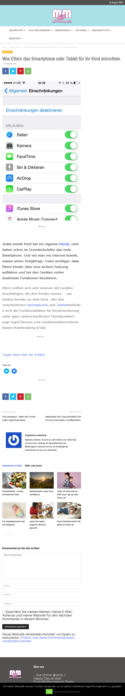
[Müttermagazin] (62, 16)
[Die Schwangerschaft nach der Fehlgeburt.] (14, 510)
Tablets (62, 305)
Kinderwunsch (62, 30)
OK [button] (49, 691)
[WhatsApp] (28, 71)
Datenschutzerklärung (66, 691)
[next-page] (9, 534)
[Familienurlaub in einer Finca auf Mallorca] (42, 480)
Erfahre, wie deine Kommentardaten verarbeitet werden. (38, 639)
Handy (64, 244)
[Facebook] (5, 71)
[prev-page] (4, 534)
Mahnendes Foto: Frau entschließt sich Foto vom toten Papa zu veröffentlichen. (63, 418)
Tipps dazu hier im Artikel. (24, 355)
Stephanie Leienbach (36, 435)
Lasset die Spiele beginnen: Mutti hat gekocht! (38, 524)
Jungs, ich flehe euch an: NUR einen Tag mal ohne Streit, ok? (67, 494)
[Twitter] (13, 71)
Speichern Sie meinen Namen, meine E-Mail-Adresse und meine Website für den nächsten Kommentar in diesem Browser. (37, 615)
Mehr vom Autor (33, 465)
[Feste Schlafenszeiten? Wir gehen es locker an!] (69, 510)
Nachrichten (16, 30)
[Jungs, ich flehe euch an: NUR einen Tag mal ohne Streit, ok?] (69, 480)
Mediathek (14, 38)
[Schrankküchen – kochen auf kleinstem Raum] (14, 480)
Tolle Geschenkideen (39, 30)
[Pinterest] (20, 71)
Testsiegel (81, 30)
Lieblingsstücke (100, 30)
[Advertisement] (42, 233)
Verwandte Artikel (12, 465)
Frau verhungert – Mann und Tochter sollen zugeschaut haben (19, 418)
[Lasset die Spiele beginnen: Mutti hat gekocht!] (42, 510)
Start (4, 47)
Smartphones (37, 305)
